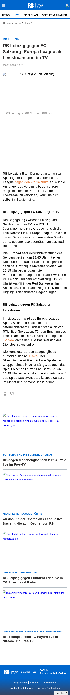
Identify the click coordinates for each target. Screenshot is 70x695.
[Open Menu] (3, 6)
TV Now (8, 340)
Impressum (20, 682)
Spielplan (31, 15)
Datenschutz (49, 682)
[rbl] (11, 671)
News (6, 15)
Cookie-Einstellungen (22, 688)
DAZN (33, 356)
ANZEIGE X (61, 693)
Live (16, 15)
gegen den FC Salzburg (32, 182)
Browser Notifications (48, 688)
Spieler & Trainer (54, 15)
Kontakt (34, 682)
